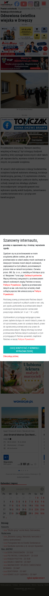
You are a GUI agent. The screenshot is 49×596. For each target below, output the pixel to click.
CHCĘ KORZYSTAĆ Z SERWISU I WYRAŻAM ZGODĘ (24, 349)
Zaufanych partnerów (33, 275)
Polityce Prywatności (12, 285)
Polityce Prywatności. (26, 339)
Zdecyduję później (10, 356)
